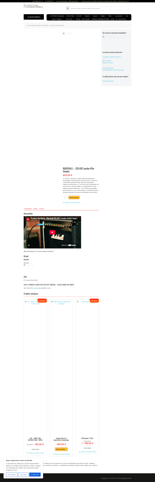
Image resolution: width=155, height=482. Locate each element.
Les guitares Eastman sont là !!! (112, 57)
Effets (110, 16)
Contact (78, 19)
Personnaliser (12, 474)
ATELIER (78, 16)
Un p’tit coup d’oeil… (108, 81)
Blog (112, 19)
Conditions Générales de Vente (100, 19)
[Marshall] (67, 99)
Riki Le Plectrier (107, 61)
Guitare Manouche (108, 68)
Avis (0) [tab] (41, 208)
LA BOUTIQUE (70, 16)
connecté (36, 288)
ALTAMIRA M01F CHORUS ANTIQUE (113, 70)
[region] (23, 467)
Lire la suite (35, 449)
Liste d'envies (122, 19)
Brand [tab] (35, 208)
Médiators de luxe (108, 63)
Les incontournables (33, 17)
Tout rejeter (23, 474)
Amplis (103, 16)
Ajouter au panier (74, 197)
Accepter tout (35, 474)
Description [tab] (28, 208)
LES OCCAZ (68, 19)
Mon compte (86, 19)
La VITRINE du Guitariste (57, 16)
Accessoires (118, 16)
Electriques (39, 25)
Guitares (87, 16)
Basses (95, 16)
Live (127, 16)
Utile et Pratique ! (57, 19)
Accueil (28, 25)
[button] (71, 203)
